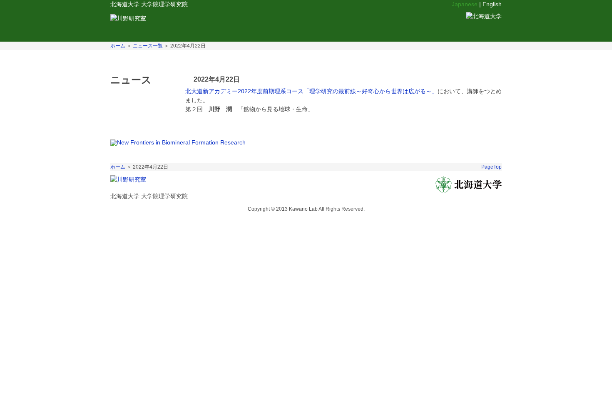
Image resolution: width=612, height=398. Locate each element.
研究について (255, 22)
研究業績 (301, 22)
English (492, 4)
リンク (338, 22)
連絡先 (372, 22)
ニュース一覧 (148, 46)
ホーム (117, 46)
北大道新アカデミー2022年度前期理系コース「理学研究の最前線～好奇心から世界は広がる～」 (311, 91)
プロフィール (203, 22)
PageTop (491, 167)
